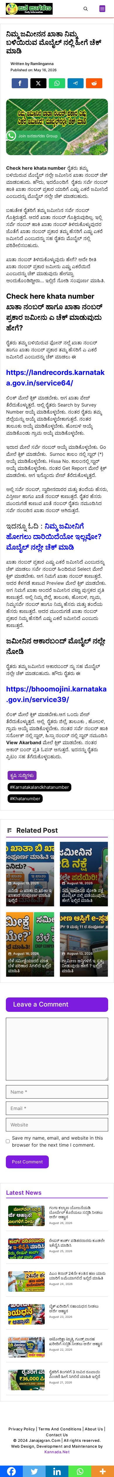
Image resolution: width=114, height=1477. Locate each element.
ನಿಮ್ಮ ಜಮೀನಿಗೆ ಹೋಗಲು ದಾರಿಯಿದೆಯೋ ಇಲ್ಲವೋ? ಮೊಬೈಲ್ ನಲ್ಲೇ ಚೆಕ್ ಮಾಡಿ (54, 536)
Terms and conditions (59, 1429)
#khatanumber (25, 798)
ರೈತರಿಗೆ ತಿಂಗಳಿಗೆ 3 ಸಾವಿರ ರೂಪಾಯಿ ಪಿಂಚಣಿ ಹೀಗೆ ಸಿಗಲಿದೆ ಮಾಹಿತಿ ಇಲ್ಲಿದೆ (74, 1374)
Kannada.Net (57, 1451)
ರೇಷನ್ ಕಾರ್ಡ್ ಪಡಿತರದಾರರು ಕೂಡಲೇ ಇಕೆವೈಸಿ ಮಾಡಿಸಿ (77, 1242)
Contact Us (57, 1434)
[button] (86, 9)
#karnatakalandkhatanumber (39, 787)
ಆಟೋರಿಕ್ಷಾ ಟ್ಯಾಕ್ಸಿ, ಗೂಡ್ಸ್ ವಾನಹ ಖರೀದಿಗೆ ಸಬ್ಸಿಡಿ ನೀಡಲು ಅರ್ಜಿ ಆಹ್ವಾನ (75, 1341)
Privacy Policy (21, 1429)
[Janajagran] (29, 9)
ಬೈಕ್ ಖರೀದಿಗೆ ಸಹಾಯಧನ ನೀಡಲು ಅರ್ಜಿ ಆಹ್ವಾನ (74, 1308)
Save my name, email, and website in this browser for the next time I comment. (57, 1141)
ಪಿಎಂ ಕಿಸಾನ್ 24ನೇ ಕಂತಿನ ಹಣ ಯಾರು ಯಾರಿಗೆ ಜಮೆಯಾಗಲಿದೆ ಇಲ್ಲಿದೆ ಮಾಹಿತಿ (77, 1275)
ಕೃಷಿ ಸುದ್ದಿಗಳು (22, 775)
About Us (94, 1429)
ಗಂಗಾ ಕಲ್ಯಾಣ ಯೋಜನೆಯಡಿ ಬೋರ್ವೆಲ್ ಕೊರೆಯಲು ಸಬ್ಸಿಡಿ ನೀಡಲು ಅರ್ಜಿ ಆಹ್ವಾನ (76, 1212)
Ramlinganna (41, 63)
